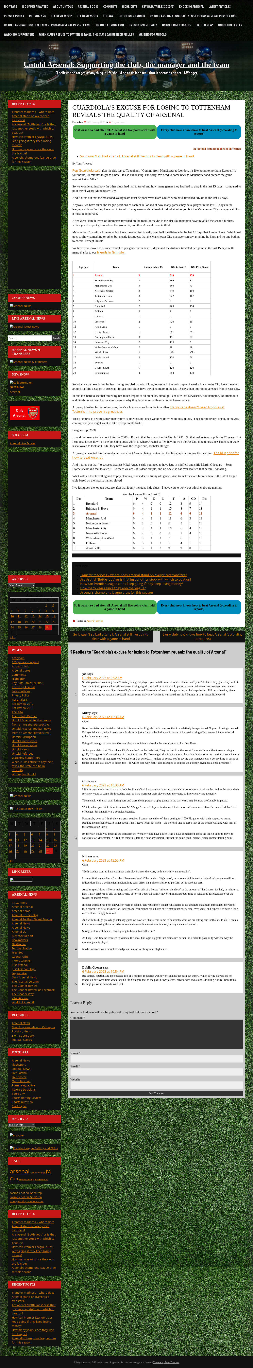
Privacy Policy (14, 15)
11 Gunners (19, 902)
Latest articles (220, 6)
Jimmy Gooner (21, 961)
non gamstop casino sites (26, 1201)
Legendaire (19, 973)
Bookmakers (20, 940)
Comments (110, 6)
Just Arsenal (20, 965)
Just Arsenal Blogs (24, 969)
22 (47, 622)
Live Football (20, 1073)
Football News (21, 1069)
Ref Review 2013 (87, 15)
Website (75, 1079)
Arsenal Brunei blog (25, 915)
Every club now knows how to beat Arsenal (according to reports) (203, 636)
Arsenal (15, 392)
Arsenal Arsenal (22, 907)
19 (26, 622)
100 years (10, 6)
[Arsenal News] (20, 306)
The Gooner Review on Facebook (33, 990)
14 (40, 616)
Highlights (129, 6)
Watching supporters (19, 34)
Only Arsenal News (24, 977)
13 (33, 616)
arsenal (19, 1171)
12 (26, 616)
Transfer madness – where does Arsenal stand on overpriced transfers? (133, 575)
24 (12, 627)
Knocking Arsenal (191, 6)
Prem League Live (23, 1085)
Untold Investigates (143, 25)
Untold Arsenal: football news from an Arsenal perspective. (47, 25)
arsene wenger (37, 1172)
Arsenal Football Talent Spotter (32, 919)
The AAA (108, 15)
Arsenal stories (95, 621)
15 (47, 616)
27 (33, 627)
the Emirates (41, 1179)
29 (47, 627)
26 (26, 627)
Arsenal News (21, 923)
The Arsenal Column (25, 981)
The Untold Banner (131, 15)
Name (75, 1053)
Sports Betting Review (26, 1098)
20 (33, 622)
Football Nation (22, 948)
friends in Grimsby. (110, 252)
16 (54, 616)
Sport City (18, 1094)
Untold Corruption (110, 25)
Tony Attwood (118, 122)
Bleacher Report (22, 936)
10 (12, 616)
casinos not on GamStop (26, 1193)
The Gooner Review (24, 986)
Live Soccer (19, 1077)
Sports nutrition (22, 1102)
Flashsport (19, 1064)
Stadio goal (19, 1106)
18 (19, 622)
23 (54, 622)
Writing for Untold (153, 34)
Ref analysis (37, 15)
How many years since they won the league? (113, 588)
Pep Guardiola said (86, 170)
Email (75, 1066)
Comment (77, 1017)
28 (40, 627)
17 (12, 622)
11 (19, 616)
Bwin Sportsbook (23, 1035)
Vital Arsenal (20, 998)
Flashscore (19, 944)
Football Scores (22, 1040)
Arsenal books (88, 6)
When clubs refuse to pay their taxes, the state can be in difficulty (86, 34)
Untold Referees (230, 25)
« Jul (12, 637)
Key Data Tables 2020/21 (158, 6)
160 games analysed (35, 6)
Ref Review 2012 (61, 15)
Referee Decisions (24, 1089)
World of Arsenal (23, 1002)
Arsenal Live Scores (22, 443)
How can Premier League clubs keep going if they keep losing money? (131, 584)
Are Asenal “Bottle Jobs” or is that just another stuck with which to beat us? (135, 579)
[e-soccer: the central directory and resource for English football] (17, 1135)
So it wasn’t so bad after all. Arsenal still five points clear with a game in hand (137, 156)
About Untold (63, 6)
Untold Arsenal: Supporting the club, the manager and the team (126, 64)
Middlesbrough (26, 1179)
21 (40, 622)
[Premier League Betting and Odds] (34, 1148)
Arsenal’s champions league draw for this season (116, 592)
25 (19, 627)
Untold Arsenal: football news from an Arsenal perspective (193, 15)
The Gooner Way (23, 994)
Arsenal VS (19, 932)
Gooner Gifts (20, 956)
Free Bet (17, 952)
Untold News (204, 25)
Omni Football (21, 1081)
